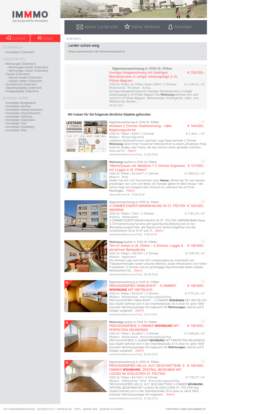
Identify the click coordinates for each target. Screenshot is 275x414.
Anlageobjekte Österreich (22, 91)
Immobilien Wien (16, 130)
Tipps (77, 409)
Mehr (132, 150)
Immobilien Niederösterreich (24, 109)
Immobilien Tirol (16, 123)
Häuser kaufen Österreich (25, 77)
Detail (48, 38)
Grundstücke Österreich (21, 84)
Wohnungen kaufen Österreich (28, 67)
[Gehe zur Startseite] (30, 21)
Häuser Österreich (18, 74)
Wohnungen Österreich (21, 63)
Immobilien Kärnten (18, 106)
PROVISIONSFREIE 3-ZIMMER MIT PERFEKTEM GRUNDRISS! (144, 328)
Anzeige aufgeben (111, 409)
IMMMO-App (90, 409)
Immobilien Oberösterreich (23, 113)
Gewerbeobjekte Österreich (24, 87)
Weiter (103, 176)
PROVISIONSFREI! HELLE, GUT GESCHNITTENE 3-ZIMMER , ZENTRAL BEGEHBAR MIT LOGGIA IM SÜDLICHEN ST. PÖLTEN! (147, 369)
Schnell (18, 38)
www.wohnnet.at (119, 194)
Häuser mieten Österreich (25, 81)
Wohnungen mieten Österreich (28, 70)
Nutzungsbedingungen (19, 409)
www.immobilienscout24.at (125, 154)
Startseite (73, 38)
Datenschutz (46, 409)
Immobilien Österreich (20, 52)
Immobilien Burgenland (21, 102)
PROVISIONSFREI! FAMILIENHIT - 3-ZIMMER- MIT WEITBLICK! (143, 288)
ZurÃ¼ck (67, 176)
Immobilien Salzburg (19, 116)
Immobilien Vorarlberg (20, 126)
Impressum (64, 409)
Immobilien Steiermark (20, 120)
